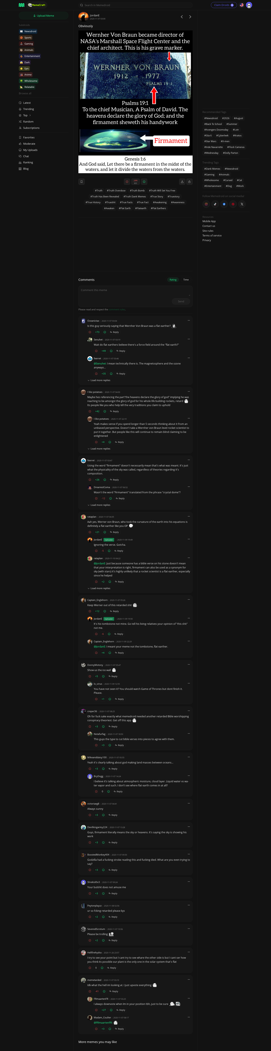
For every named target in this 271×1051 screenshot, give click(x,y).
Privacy (206, 240)
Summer (232, 124)
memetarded (94, 979)
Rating (173, 279)
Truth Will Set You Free (163, 190)
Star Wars (211, 141)
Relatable (27, 86)
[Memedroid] (21, 5)
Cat (240, 180)
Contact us (208, 226)
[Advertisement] (226, 59)
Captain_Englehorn (97, 600)
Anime (26, 74)
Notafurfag (99, 733)
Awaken (110, 208)
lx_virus (98, 683)
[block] (189, 182)
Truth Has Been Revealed (105, 196)
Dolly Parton (231, 152)
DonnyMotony (95, 664)
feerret (97, 358)
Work (241, 185)
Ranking (28, 162)
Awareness (178, 202)
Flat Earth (125, 208)
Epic (24, 68)
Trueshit (111, 202)
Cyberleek (223, 135)
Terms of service (212, 235)
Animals (26, 49)
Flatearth (141, 208)
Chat (26, 156)
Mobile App (209, 221)
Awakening (161, 202)
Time (186, 279)
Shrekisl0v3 (94, 882)
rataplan (92, 516)
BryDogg (98, 776)
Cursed (228, 180)
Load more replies (100, 380)
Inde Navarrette (214, 147)
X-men (225, 141)
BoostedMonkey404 (98, 854)
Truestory (174, 196)
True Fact (144, 202)
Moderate (29, 143)
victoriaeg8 (93, 803)
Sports (25, 37)
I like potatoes (95, 391)
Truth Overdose (117, 190)
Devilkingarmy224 (97, 827)
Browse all (25, 93)
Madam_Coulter (102, 1017)
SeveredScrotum (96, 929)
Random (28, 121)
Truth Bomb (138, 190)
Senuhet (98, 339)
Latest (27, 102)
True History (94, 202)
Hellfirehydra (94, 952)
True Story (157, 196)
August (239, 118)
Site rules (207, 231)
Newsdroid (28, 31)
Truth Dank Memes (135, 196)
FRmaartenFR (101, 998)
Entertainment (30, 56)
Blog (26, 168)
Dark (25, 62)
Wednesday (212, 152)
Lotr (236, 129)
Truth (99, 190)
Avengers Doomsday (217, 129)
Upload (45, 15)
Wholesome (28, 80)
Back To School (214, 124)
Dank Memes (213, 168)
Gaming (26, 43)
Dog (229, 185)
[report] (182, 182)
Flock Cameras (236, 147)
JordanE (94, 15)
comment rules (117, 309)
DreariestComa (102, 487)
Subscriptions (31, 128)
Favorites (29, 137)
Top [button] (25, 115)
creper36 (92, 711)
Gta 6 (209, 135)
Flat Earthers (159, 208)
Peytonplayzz (94, 905)
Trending (28, 109)
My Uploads (30, 150)
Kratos (238, 135)
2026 (226, 118)
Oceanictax (93, 320)
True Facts (127, 202)
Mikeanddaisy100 (97, 757)
